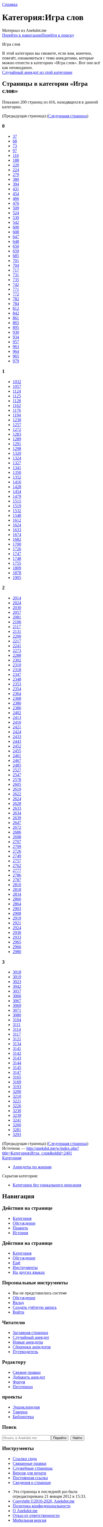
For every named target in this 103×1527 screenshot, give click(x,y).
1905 (17, 577)
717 (16, 270)
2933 (17, 937)
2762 (17, 865)
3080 (17, 1015)
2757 (17, 861)
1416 (17, 482)
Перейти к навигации (21, 35)
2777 (17, 870)
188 (16, 160)
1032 (17, 381)
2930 (17, 932)
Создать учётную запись (35, 1307)
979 (16, 361)
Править (20, 1228)
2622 (17, 794)
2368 (17, 698)
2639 (17, 818)
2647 (17, 822)
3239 (17, 1115)
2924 (17, 927)
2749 (17, 856)
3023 (17, 981)
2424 (17, 732)
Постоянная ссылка (30, 1477)
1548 (17, 515)
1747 (17, 553)
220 (16, 165)
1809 (17, 568)
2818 (17, 889)
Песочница (23, 1386)
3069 (17, 1005)
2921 (17, 923)
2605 (17, 784)
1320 (17, 453)
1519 (17, 506)
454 (16, 193)
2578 (17, 779)
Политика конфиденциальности (42, 1506)
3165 (17, 1077)
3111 (17, 1024)
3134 (17, 1043)
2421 (17, 727)
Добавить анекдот (29, 1377)
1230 (17, 420)
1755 (17, 563)
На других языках (29, 1272)
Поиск (9, 1427)
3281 (17, 1129)
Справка (9, 4)
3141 (17, 1048)
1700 (17, 544)
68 (15, 141)
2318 (17, 669)
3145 (17, 1067)
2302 (17, 660)
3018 (17, 972)
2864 (17, 904)
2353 (17, 684)
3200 (17, 1091)
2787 (17, 880)
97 (15, 150)
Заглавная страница (30, 1332)
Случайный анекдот (31, 1337)
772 (16, 294)
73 (15, 146)
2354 (17, 689)
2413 (17, 717)
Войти (18, 1312)
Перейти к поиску (57, 35)
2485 (17, 765)
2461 (17, 755)
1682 (17, 539)
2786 (17, 875)
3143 (17, 1058)
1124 (17, 391)
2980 (17, 951)
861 (16, 318)
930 (16, 332)
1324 (17, 458)
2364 (17, 693)
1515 (17, 501)
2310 (17, 665)
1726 (17, 549)
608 (16, 232)
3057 (17, 991)
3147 (17, 1072)
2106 (17, 622)
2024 (17, 602)
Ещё (16, 1262)
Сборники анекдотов (32, 1347)
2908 (17, 913)
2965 (17, 942)
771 (16, 289)
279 (16, 174)
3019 (17, 977)
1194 (17, 415)
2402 (17, 712)
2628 (17, 803)
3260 (17, 1125)
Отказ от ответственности (36, 1515)
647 (16, 236)
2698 (17, 837)
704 (16, 265)
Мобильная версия (29, 1520)
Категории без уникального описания (47, 1185)
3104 (17, 1020)
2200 (17, 636)
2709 (17, 846)
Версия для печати (29, 1473)
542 (16, 222)
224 (16, 170)
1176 (17, 410)
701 (16, 260)
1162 (17, 405)
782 (16, 299)
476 (16, 203)
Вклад (18, 1302)
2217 (17, 641)
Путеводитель (25, 1351)
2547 (17, 775)
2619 (17, 789)
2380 (17, 703)
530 (16, 217)
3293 (17, 1134)
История (20, 1232)
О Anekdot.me (25, 1510)
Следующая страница (67, 116)
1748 (17, 558)
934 (16, 337)
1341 (17, 467)
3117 (17, 1034)
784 (16, 303)
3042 (17, 986)
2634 (17, 813)
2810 (17, 884)
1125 (17, 396)
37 (15, 136)
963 (16, 346)
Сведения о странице (32, 1482)
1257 (17, 424)
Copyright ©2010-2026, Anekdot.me (43, 1501)
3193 (17, 1086)
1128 (17, 400)
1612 (17, 520)
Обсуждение (24, 1223)
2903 (17, 908)
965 (16, 356)
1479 (17, 496)
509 (16, 208)
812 (16, 308)
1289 (17, 439)
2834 (17, 894)
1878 (17, 573)
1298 (17, 448)
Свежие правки (27, 1372)
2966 (17, 947)
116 (16, 155)
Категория (11, 1158)
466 (16, 198)
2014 (17, 598)
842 (16, 313)
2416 (17, 722)
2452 (17, 746)
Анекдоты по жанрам (32, 1167)
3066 (17, 996)
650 (16, 246)
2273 (17, 650)
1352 (17, 477)
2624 (17, 798)
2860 (17, 899)
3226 (17, 1106)
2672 (17, 827)
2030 (17, 607)
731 (16, 275)
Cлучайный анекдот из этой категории (37, 72)
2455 (17, 751)
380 (16, 179)
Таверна (20, 1412)
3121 (17, 1039)
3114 (17, 1029)
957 (16, 342)
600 (16, 227)
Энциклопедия (26, 1407)
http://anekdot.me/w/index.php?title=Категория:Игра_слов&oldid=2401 (40, 1150)
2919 (17, 918)
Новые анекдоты (28, 1342)
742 (16, 284)
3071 (17, 1010)
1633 (17, 529)
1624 (17, 525)
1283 (17, 434)
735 (16, 279)
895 (16, 327)
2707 (17, 841)
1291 (17, 443)
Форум (19, 1382)
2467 (17, 760)
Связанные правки (29, 1463)
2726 (17, 851)
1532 (17, 510)
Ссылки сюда (25, 1458)
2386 (17, 708)
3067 (17, 1000)
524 (16, 213)
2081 (17, 617)
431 (16, 189)
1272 (17, 429)
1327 (17, 463)
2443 (17, 741)
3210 (17, 1096)
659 (16, 251)
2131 (17, 631)
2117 (17, 626)
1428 (17, 486)
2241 (17, 646)
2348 (17, 679)
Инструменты (25, 1267)
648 (16, 241)
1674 (17, 534)
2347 (17, 674)
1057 (17, 386)
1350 (17, 472)
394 (16, 184)
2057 (17, 612)
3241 (17, 1120)
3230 (17, 1110)
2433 (17, 736)
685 (16, 256)
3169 (17, 1082)
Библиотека (23, 1416)
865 (16, 322)
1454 (17, 491)
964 (16, 351)
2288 (17, 655)
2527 (17, 770)
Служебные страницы (33, 1468)
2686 (17, 832)
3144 (17, 1063)
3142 (17, 1053)
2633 (17, 808)
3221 (17, 1101)
